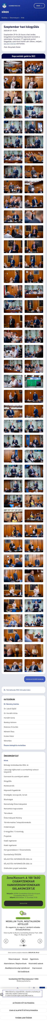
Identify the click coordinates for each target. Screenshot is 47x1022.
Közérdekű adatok (36, 963)
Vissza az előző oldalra (35, 679)
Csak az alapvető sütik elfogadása (23, 1010)
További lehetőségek (23, 1018)
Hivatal (25, 959)
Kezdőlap (4, 18)
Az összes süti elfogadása (23, 1003)
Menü (38, 6)
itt (26, 995)
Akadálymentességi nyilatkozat (17, 968)
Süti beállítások (23, 971)
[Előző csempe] (6, 941)
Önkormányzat (14, 18)
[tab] (20, 945)
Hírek (22, 18)
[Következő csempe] (40, 941)
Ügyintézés (34, 959)
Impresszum (37, 968)
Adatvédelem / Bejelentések (15, 963)
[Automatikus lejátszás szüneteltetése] (23, 941)
